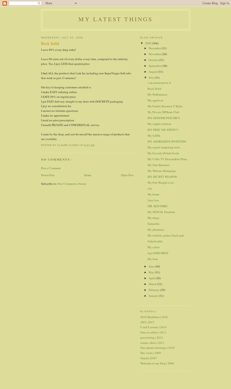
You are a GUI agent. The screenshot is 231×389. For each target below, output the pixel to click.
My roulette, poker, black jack (166, 235)
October (154, 60)
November (155, 54)
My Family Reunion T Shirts (165, 106)
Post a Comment (51, 168)
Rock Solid (154, 89)
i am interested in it (159, 83)
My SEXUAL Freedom (161, 212)
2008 (148, 43)
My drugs (153, 218)
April (152, 278)
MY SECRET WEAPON (162, 177)
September (155, 66)
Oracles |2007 (148, 358)
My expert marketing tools (164, 147)
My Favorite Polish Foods (163, 153)
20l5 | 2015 (147, 322)
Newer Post (48, 175)
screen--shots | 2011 (152, 343)
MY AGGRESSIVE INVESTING (167, 141)
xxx (150, 188)
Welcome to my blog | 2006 (157, 363)
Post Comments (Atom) (72, 184)
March (153, 284)
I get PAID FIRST (158, 253)
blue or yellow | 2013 (153, 332)
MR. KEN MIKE (158, 206)
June (152, 266)
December (155, 48)
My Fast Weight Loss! (161, 182)
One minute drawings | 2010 (157, 348)
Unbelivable (155, 241)
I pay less (153, 200)
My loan (153, 259)
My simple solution (159, 124)
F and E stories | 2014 (153, 327)
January (154, 296)
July (152, 77)
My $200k (154, 136)
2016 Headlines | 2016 (154, 317)
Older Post (127, 175)
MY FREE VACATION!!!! (163, 130)
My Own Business (159, 165)
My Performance (157, 94)
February (154, 290)
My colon (153, 247)
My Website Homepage (162, 171)
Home (87, 175)
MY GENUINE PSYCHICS (164, 118)
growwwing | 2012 (151, 337)
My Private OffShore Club (163, 112)
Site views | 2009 (150, 353)
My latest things (116, 19)
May (152, 272)
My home (153, 194)
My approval (155, 100)
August (153, 72)
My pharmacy (156, 229)
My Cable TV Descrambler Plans (167, 159)
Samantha (153, 224)
